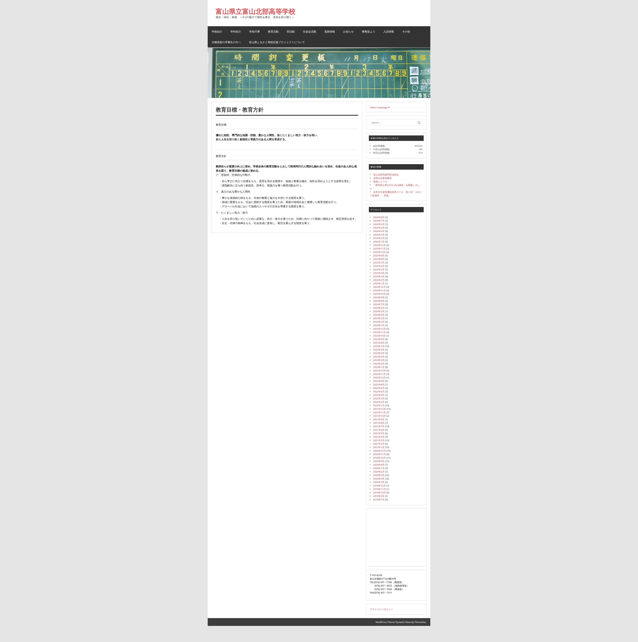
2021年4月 (378, 436)
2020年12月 (379, 450)
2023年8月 (378, 342)
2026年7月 (378, 220)
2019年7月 (378, 499)
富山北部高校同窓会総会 (386, 174)
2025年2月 (378, 279)
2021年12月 (379, 408)
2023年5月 (378, 353)
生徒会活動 (309, 31)
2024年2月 (378, 321)
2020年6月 (378, 471)
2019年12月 (379, 485)
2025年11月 (379, 248)
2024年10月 (379, 293)
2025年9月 (378, 255)
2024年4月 (378, 314)
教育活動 (273, 31)
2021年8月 (378, 422)
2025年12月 (379, 244)
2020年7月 (378, 468)
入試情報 (388, 31)
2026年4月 (378, 231)
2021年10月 (379, 415)
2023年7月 (378, 346)
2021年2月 (378, 443)
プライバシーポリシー (381, 609)
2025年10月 (379, 251)
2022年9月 (378, 380)
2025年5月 (378, 269)
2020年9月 (378, 461)
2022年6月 (378, 387)
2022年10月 (379, 377)
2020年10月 (379, 457)
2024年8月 (378, 300)
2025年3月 (378, 276)
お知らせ (348, 31)
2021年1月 (378, 447)
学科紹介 (235, 31)
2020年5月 (378, 475)
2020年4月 (378, 478)
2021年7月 (378, 426)
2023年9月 (378, 339)
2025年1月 (378, 283)
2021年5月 (378, 433)
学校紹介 (217, 31)
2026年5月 (378, 227)
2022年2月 (378, 401)
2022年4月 (378, 394)
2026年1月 (378, 241)
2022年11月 (379, 373)
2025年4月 (378, 272)
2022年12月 (379, 370)
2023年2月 (378, 363)
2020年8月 (378, 464)
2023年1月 (378, 366)
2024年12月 (379, 286)
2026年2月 (378, 238)
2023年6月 (378, 349)
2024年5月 (378, 311)
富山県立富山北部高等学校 (255, 11)
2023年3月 (378, 360)
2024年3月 (378, 318)
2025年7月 (378, 262)
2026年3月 (378, 234)
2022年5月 (378, 391)
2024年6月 (378, 307)
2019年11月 (379, 488)
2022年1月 (378, 405)
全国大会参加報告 (382, 177)
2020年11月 (379, 454)
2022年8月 (378, 384)
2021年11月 (379, 412)
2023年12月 (379, 328)
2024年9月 (378, 297)
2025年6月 (378, 265)
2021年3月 (378, 440)
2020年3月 (378, 482)
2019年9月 (378, 495)
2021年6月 (378, 429)
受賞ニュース (380, 181)
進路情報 (329, 31)
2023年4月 (378, 356)
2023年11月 (379, 332)
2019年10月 (379, 492)
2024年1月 (378, 325)
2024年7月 (378, 304)
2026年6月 (378, 224)
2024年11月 (379, 290)
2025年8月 (378, 258)
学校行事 (254, 31)
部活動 (291, 31)
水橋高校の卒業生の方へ (226, 42)
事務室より (368, 31)
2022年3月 (378, 398)
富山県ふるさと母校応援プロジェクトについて (277, 42)
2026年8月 (378, 217)
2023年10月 (379, 335)
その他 (406, 31)
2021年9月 (378, 419)
